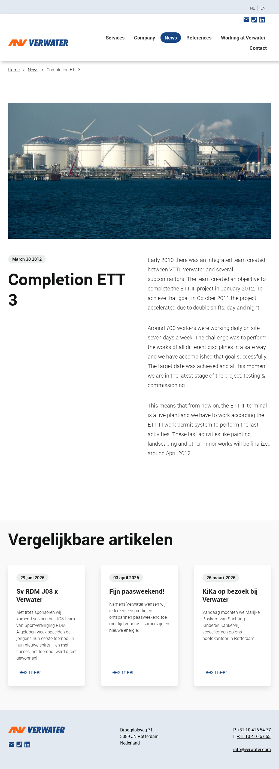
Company (144, 37)
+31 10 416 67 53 (254, 736)
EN (262, 8)
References (198, 37)
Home (14, 70)
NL (252, 8)
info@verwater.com (252, 749)
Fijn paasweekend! (137, 591)
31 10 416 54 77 (255, 730)
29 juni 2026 (32, 578)
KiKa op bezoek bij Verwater (229, 595)
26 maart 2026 (221, 578)
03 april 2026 (126, 578)
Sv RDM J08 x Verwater (37, 595)
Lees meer (28, 672)
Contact (258, 48)
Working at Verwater (243, 37)
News (171, 37)
